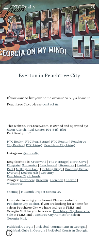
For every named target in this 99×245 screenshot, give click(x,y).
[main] (49, 75)
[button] (6, 7)
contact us (50, 104)
